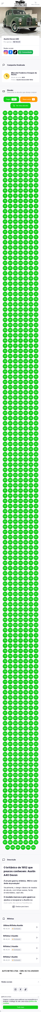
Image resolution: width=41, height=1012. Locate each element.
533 (10, 506)
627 (25, 573)
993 (36, 842)
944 (36, 806)
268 (15, 309)
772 (15, 682)
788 (25, 692)
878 (20, 759)
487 (25, 470)
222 (31, 273)
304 (20, 335)
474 (30, 459)
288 (10, 325)
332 (20, 356)
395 (20, 402)
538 (36, 506)
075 (30, 165)
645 (10, 589)
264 (30, 304)
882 (5, 764)
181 (36, 242)
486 (20, 470)
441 (5, 439)
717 (20, 640)
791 (5, 697)
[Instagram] (6, 52)
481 (31, 464)
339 (20, 361)
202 (36, 258)
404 (30, 408)
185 (20, 247)
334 (31, 356)
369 (30, 382)
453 (31, 444)
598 (20, 552)
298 (25, 330)
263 (25, 304)
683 (25, 614)
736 (10, 656)
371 (5, 387)
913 (20, 785)
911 (10, 785)
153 (36, 221)
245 (5, 294)
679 (5, 614)
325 (20, 351)
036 (10, 139)
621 (31, 568)
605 (20, 558)
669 (25, 604)
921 (25, 790)
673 (10, 609)
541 (15, 511)
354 (25, 371)
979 (36, 832)
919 (15, 790)
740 (30, 656)
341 (31, 361)
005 (30, 113)
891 (15, 770)
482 (36, 464)
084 (5, 175)
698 (30, 625)
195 (36, 252)
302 (10, 335)
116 (26, 196)
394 (15, 402)
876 (10, 759)
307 (36, 335)
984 (25, 837)
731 (20, 651)
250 (31, 294)
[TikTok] (15, 52)
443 (15, 439)
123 (26, 201)
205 (15, 263)
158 (25, 227)
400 (10, 408)
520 (15, 496)
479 (20, 464)
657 (36, 594)
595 (5, 552)
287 (5, 325)
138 (31, 211)
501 (25, 480)
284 (25, 320)
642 (30, 583)
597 (15, 552)
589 (10, 547)
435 (10, 433)
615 (36, 563)
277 (25, 314)
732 (25, 651)
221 (26, 273)
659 (10, 599)
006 (36, 113)
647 (20, 589)
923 (36, 790)
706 (36, 630)
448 (5, 444)
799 (10, 702)
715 (10, 640)
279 (36, 314)
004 (25, 113)
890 (10, 770)
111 (36, 190)
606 (25, 558)
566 (36, 527)
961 (15, 821)
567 (5, 532)
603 (10, 558)
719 (31, 640)
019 (31, 123)
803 (30, 702)
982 (15, 837)
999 (33, 847)
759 (20, 671)
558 (31, 521)
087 (20, 175)
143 (20, 216)
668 (20, 604)
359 (15, 377)
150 (20, 221)
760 (25, 671)
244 (36, 289)
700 (5, 630)
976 (20, 832)
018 (25, 123)
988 (10, 842)
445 (25, 439)
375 (25, 387)
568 (10, 532)
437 (20, 433)
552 (36, 516)
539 (5, 511)
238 (5, 289)
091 (5, 180)
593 (31, 547)
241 (20, 289)
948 (20, 811)
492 (15, 475)
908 (30, 780)
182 (5, 247)
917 (5, 790)
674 (15, 609)
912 (15, 785)
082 (30, 170)
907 (25, 780)
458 (20, 449)
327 (31, 351)
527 (15, 501)
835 (15, 728)
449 (10, 444)
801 (20, 702)
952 (5, 816)
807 (15, 708)
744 (15, 661)
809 (25, 708)
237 (36, 283)
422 (15, 423)
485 (15, 470)
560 (5, 527)
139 (36, 211)
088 (25, 175)
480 (25, 464)
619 (20, 568)
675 (20, 609)
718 (25, 640)
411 (31, 413)
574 (5, 537)
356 (36, 371)
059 (20, 154)
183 (10, 247)
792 (10, 697)
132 (36, 206)
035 (5, 139)
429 (15, 428)
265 (36, 304)
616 (5, 568)
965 (36, 821)
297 (20, 330)
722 (10, 645)
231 (5, 283)
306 (30, 335)
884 (15, 764)
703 (20, 630)
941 (20, 806)
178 (20, 242)
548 (15, 516)
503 (36, 480)
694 (10, 625)
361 (25, 377)
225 (10, 278)
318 (20, 346)
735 (5, 656)
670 (30, 604)
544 (30, 511)
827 (10, 723)
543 (25, 511)
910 (5, 785)
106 (10, 190)
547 (10, 516)
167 (36, 232)
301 (5, 335)
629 (36, 573)
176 (10, 242)
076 (36, 165)
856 (15, 744)
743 (10, 661)
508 (25, 485)
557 (25, 521)
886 (25, 764)
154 (5, 227)
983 (20, 837)
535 (20, 506)
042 (5, 144)
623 (5, 573)
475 (36, 459)
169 (10, 237)
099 (10, 185)
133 (5, 211)
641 (25, 583)
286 (36, 320)
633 (20, 578)
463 (10, 454)
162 (10, 232)
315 (5, 346)
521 (20, 496)
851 (25, 739)
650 (36, 589)
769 (36, 677)
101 (21, 185)
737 (15, 656)
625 (15, 573)
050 (10, 149)
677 (30, 609)
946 (10, 811)
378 (5, 392)
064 (10, 159)
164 (20, 232)
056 (5, 154)
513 (15, 490)
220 (20, 273)
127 (10, 206)
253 (10, 299)
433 (36, 428)
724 (20, 645)
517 (36, 490)
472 (20, 459)
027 (36, 128)
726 (30, 645)
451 (20, 444)
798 (5, 702)
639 (15, 583)
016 (15, 123)
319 (25, 346)
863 (15, 749)
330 (10, 356)
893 (25, 770)
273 (5, 314)
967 (10, 827)
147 (5, 221)
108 (20, 190)
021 (5, 128)
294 (5, 330)
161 (5, 232)
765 (15, 677)
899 (20, 775)
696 (20, 625)
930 (36, 795)
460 (30, 449)
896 (5, 775)
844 (25, 733)
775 (30, 682)
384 (36, 392)
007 (5, 118)
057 (10, 154)
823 (25, 718)
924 (5, 795)
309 (10, 340)
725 (25, 645)
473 (25, 459)
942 (25, 806)
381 (20, 392)
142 (15, 216)
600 (30, 552)
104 (36, 185)
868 (5, 754)
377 (36, 387)
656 (30, 594)
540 (10, 511)
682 (20, 614)
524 (36, 496)
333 (25, 356)
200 (25, 258)
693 (5, 625)
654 (20, 594)
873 (30, 754)
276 (20, 314)
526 (10, 501)
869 (10, 754)
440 (36, 433)
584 (20, 542)
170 (15, 237)
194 (31, 252)
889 (5, 770)
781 (25, 687)
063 (5, 159)
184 (15, 247)
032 (25, 133)
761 (31, 671)
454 (36, 444)
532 (5, 506)
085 (10, 175)
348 (30, 366)
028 (5, 133)
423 (20, 423)
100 (15, 185)
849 (15, 739)
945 (5, 811)
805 (5, 708)
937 (36, 801)
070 (5, 165)
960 (10, 821)
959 (5, 821)
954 (15, 816)
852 (31, 739)
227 (20, 278)
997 (23, 847)
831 (31, 723)
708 (10, 635)
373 (15, 387)
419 (36, 418)
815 (20, 713)
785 (10, 692)
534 (15, 506)
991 (25, 842)
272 (36, 309)
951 (36, 811)
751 (15, 666)
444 (20, 439)
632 (15, 578)
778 (10, 687)
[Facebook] (10, 52)
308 (5, 340)
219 (15, 273)
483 (5, 470)
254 (15, 299)
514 (20, 490)
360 (20, 377)
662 (25, 599)
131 (31, 206)
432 (31, 428)
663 (30, 599)
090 (36, 175)
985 (30, 837)
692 (36, 620)
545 (36, 511)
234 (20, 283)
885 (20, 764)
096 (30, 180)
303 (15, 335)
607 (30, 558)
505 (10, 485)
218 (10, 273)
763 (5, 677)
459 (25, 449)
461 (36, 449)
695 (15, 625)
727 (36, 645)
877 (15, 759)
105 (5, 190)
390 (30, 397)
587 (36, 542)
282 (15, 320)
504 (5, 485)
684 (30, 614)
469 (5, 459)
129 (20, 206)
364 (5, 382)
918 (10, 790)
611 (15, 563)
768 (30, 677)
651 (5, 594)
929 (30, 795)
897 (10, 775)
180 (31, 242)
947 (15, 811)
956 (25, 816)
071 (10, 165)
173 (31, 237)
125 (36, 201)
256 (25, 299)
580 (36, 537)
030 (15, 133)
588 (5, 547)
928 (25, 795)
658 (5, 599)
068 (30, 159)
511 (5, 490)
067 (25, 159)
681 (15, 614)
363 (36, 377)
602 (5, 558)
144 (25, 216)
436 (15, 433)
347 (25, 366)
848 (10, 739)
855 (10, 744)
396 (25, 402)
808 (20, 708)
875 (5, 759)
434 (5, 433)
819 (5, 718)
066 (20, 159)
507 (20, 485)
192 (20, 252)
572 (31, 532)
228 (25, 278)
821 (15, 718)
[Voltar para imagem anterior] (3, 24)
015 (10, 123)
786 (15, 692)
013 (36, 118)
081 (25, 170)
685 (36, 614)
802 (25, 702)
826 (5, 723)
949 (25, 811)
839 (36, 728)
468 (36, 454)
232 (10, 283)
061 (31, 154)
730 (15, 651)
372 (10, 387)
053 (25, 149)
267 (10, 309)
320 (31, 346)
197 (10, 258)
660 (15, 599)
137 (25, 211)
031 (20, 133)
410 (25, 413)
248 (20, 294)
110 (31, 190)
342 (36, 361)
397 (30, 402)
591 (20, 547)
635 (31, 578)
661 (20, 599)
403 (25, 408)
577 (20, 537)
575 (10, 537)
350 (5, 371)
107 (15, 190)
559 (36, 521)
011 (26, 118)
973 (5, 832)
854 (5, 744)
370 (36, 382)
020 (36, 123)
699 (36, 625)
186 (25, 247)
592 (25, 547)
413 (5, 418)
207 (25, 263)
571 (25, 532)
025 (25, 128)
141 (10, 216)
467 (30, 454)
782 (30, 687)
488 (30, 470)
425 (31, 423)
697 (25, 625)
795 (25, 697)
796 (30, 697)
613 (25, 563)
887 (30, 764)
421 (10, 423)
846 (36, 733)
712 (31, 635)
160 (36, 227)
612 (20, 563)
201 (31, 258)
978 (30, 832)
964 (30, 821)
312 (26, 340)
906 (20, 780)
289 (15, 325)
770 (5, 682)
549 (20, 516)
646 (15, 589)
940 (15, 806)
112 (5, 196)
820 (10, 718)
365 (10, 382)
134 (10, 211)
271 (31, 309)
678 (36, 609)
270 (25, 309)
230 (36, 278)
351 (10, 371)
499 (15, 480)
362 (31, 377)
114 (15, 196)
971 (31, 827)
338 (15, 361)
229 (31, 278)
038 (20, 139)
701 (10, 630)
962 (20, 821)
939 (10, 806)
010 (20, 118)
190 (10, 252)
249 (25, 294)
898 (15, 775)
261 (15, 304)
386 (10, 397)
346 (20, 366)
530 (31, 501)
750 (10, 666)
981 (10, 837)
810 (31, 708)
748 (36, 661)
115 (20, 196)
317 (15, 346)
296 (15, 330)
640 (20, 583)
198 (15, 258)
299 (30, 330)
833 (5, 728)
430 (20, 428)
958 (36, 816)
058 (15, 154)
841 (10, 733)
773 (20, 682)
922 (31, 790)
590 (15, 547)
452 (25, 444)
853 (36, 739)
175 (5, 242)
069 (36, 159)
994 (7, 847)
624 (10, 573)
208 (30, 263)
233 (15, 283)
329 (5, 356)
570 (20, 532)
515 (26, 490)
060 (25, 154)
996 (18, 847)
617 (10, 568)
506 (15, 485)
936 (30, 801)
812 (5, 713)
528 (20, 501)
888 (36, 764)
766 (20, 677)
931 (5, 801)
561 (10, 527)
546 (5, 516)
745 (20, 661)
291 (25, 325)
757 (10, 671)
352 (15, 371)
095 (25, 180)
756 (5, 671)
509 (30, 485)
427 (5, 428)
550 (25, 516)
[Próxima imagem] (38, 24)
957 (30, 816)
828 (15, 723)
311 (20, 340)
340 (25, 361)
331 (15, 356)
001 (10, 113)
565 (31, 527)
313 (31, 340)
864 (20, 749)
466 (25, 454)
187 (31, 247)
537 (31, 506)
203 (5, 263)
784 (5, 692)
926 (15, 795)
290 (20, 325)
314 (36, 340)
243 (31, 289)
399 (5, 408)
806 (10, 708)
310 (15, 340)
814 (15, 713)
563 (20, 527)
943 (30, 806)
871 (20, 754)
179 (25, 242)
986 (36, 837)
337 (10, 361)
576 (15, 537)
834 (10, 728)
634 (25, 578)
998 (28, 847)
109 (25, 190)
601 (36, 552)
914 (25, 785)
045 (20, 144)
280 (5, 320)
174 (36, 237)
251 (36, 294)
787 (20, 692)
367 (20, 382)
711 (26, 635)
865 (25, 749)
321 (36, 346)
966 (5, 827)
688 (15, 620)
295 (10, 330)
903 (5, 780)
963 (25, 821)
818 (36, 713)
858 (25, 744)
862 (10, 749)
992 (30, 842)
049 (5, 149)
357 (5, 377)
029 (10, 133)
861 (5, 749)
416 (20, 418)
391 (36, 397)
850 (20, 739)
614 (31, 563)
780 (20, 687)
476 (5, 464)
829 (20, 723)
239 (10, 289)
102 (25, 185)
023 (15, 128)
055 (36, 149)
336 (5, 361)
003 (20, 113)
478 (15, 464)
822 (20, 718)
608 (36, 558)
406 (5, 413)
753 (25, 666)
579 (30, 537)
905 (15, 780)
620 (25, 568)
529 (25, 501)
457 (15, 449)
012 (31, 118)
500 (20, 480)
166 (31, 232)
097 (36, 180)
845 (30, 733)
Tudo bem (20, 1007)
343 (5, 366)
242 (25, 289)
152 (31, 221)
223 (36, 273)
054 (30, 149)
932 (10, 801)
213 (20, 268)
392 (5, 402)
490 (5, 475)
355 (31, 371)
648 (25, 589)
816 (25, 713)
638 (10, 583)
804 (36, 702)
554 (10, 521)
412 (36, 413)
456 (10, 449)
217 (5, 273)
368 (25, 382)
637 (5, 583)
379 (10, 392)
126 (5, 206)
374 (20, 387)
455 (5, 449)
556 (20, 521)
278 (30, 314)
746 (25, 661)
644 (5, 589)
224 (5, 278)
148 (10, 221)
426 (36, 423)
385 (5, 397)
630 (5, 578)
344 (10, 366)
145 (31, 216)
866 (30, 749)
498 (10, 480)
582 (10, 542)
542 (20, 511)
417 (25, 418)
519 (10, 496)
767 (25, 677)
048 (36, 144)
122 (20, 201)
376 (30, 387)
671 (36, 604)
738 (20, 656)
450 (15, 444)
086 (15, 175)
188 (36, 247)
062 (36, 154)
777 (5, 687)
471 (15, 459)
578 (25, 537)
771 (10, 682)
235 (25, 283)
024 (20, 128)
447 (36, 439)
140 (5, 216)
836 (20, 728)
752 (20, 666)
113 (10, 196)
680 (10, 614)
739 (25, 656)
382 (25, 392)
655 (25, 594)
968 (15, 827)
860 (36, 744)
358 (10, 377)
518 (5, 496)
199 (20, 258)
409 (20, 413)
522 (25, 496)
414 (10, 418)
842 (15, 733)
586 (30, 542)
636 (36, 578)
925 (10, 795)
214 (25, 268)
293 (36, 325)
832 (36, 723)
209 (36, 263)
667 (15, 604)
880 (30, 759)
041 (36, 139)
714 (5, 640)
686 (5, 620)
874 (36, 754)
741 (36, 656)
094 (20, 180)
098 (5, 185)
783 (36, 687)
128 (15, 206)
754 (30, 666)
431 (25, 428)
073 (20, 165)
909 (36, 780)
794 (20, 697)
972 (36, 827)
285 (31, 320)
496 (36, 475)
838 (30, 728)
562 (15, 527)
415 (15, 418)
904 (10, 780)
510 (36, 485)
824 (30, 718)
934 (20, 801)
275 (15, 314)
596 (10, 552)
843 (20, 733)
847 (5, 739)
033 (31, 133)
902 (36, 775)
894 (30, 770)
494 (25, 475)
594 (36, 547)
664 (36, 599)
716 (15, 640)
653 (15, 594)
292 (31, 325)
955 (20, 816)
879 (25, 759)
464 (15, 454)
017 (20, 123)
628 (30, 573)
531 (36, 501)
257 (31, 299)
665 (5, 604)
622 (36, 568)
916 (36, 785)
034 (36, 133)
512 (10, 490)
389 (25, 397)
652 (10, 594)
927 (20, 795)
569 (15, 532)
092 (10, 180)
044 (15, 144)
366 (15, 382)
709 (15, 635)
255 (20, 299)
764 (10, 677)
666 (10, 604)
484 (10, 470)
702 (15, 630)
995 (12, 847)
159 (31, 227)
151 (26, 221)
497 (5, 480)
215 (31, 268)
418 (31, 418)
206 (20, 263)
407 (10, 413)
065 (15, 159)
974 (10, 832)
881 (36, 759)
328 (36, 351)
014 (5, 123)
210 (5, 268)
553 (5, 521)
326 (25, 351)
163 (15, 232)
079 (15, 170)
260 (10, 304)
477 (10, 464)
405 (36, 408)
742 (5, 661)
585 (25, 542)
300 (36, 330)
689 (20, 620)
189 (5, 252)
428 (10, 428)
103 (31, 185)
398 (36, 402)
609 (5, 563)
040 (30, 139)
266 (5, 309)
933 (15, 801)
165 (25, 232)
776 (36, 682)
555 (15, 521)
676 (25, 609)
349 (36, 366)
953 (10, 816)
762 (36, 671)
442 (10, 439)
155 (10, 227)
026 (30, 128)
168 (5, 237)
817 (31, 713)
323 (10, 351)
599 (25, 552)
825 (36, 718)
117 (31, 196)
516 (31, 490)
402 (20, 408)
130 (25, 206)
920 (20, 790)
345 (15, 366)
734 (36, 651)
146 (36, 216)
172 (25, 237)
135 (15, 211)
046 (25, 144)
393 (10, 402)
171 (21, 237)
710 (20, 635)
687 (10, 620)
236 (31, 283)
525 (5, 501)
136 (20, 211)
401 (15, 408)
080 (20, 170)
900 (25, 775)
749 (5, 666)
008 (10, 118)
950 (30, 811)
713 (36, 635)
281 (10, 320)
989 (15, 842)
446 (30, 439)
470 (10, 459)
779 (15, 687)
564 (25, 527)
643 (36, 583)
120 (10, 201)
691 (31, 620)
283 (20, 320)
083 (36, 170)
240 (15, 289)
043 (10, 144)
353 (20, 371)
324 (15, 351)
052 (20, 149)
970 (25, 827)
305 (25, 335)
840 (5, 733)
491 (10, 475)
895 (36, 770)
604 (15, 558)
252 (5, 299)
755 (36, 666)
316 (10, 346)
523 (31, 496)
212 (15, 268)
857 (20, 744)
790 (36, 692)
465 (20, 454)
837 (25, 728)
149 (15, 221)
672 (5, 609)
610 (10, 563)
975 (15, 832)
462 (5, 454)
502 (31, 480)
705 (30, 630)
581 (5, 542)
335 (36, 356)
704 (25, 630)
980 (5, 837)
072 (15, 165)
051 (15, 149)
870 (15, 754)
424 (25, 423)
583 (15, 542)
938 (5, 806)
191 (15, 252)
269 (20, 309)
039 (25, 139)
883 (10, 764)
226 (15, 278)
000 (5, 113)
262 (20, 304)
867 (36, 749)
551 (31, 516)
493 (20, 475)
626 (20, 573)
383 (31, 392)
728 (5, 651)
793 (15, 697)
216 (36, 268)
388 (20, 397)
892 (20, 770)
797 (36, 697)
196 (5, 258)
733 (31, 651)
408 (15, 413)
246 (10, 294)
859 (30, 744)
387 (15, 397)
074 (25, 165)
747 (30, 661)
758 (15, 671)
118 (36, 196)
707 (5, 635)
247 (15, 294)
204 (10, 263)
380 (15, 392)
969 (20, 827)
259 (5, 304)
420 (5, 423)
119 (5, 201)
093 (15, 180)
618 (15, 568)
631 (10, 578)
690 (25, 620)
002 (15, 113)
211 (10, 268)
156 (15, 227)
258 (36, 299)
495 (30, 475)
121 (15, 201)
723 (15, 645)
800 (15, 702)
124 (31, 201)
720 (36, 640)
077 (5, 170)
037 (15, 139)
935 (25, 801)
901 (31, 775)
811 (36, 708)
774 (25, 682)
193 (25, 252)
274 (10, 314)
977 (25, 832)
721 (5, 645)
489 (36, 470)
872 (25, 754)
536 (25, 506)
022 (10, 128)
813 (10, 713)
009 (15, 118)
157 (20, 227)
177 (15, 242)
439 (30, 433)
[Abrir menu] (3, 3)
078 (10, 170)
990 (20, 842)
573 (36, 532)
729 (10, 651)
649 (30, 589)
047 (30, 144)
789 (30, 692)
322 (5, 351)
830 (25, 723)
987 (5, 842)
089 (30, 175)
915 (31, 785)
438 (25, 433)
